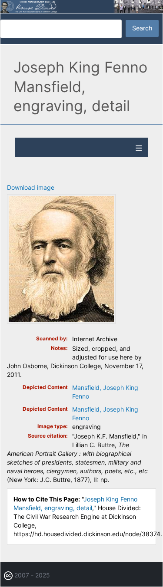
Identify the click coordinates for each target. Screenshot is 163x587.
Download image (30, 187)
